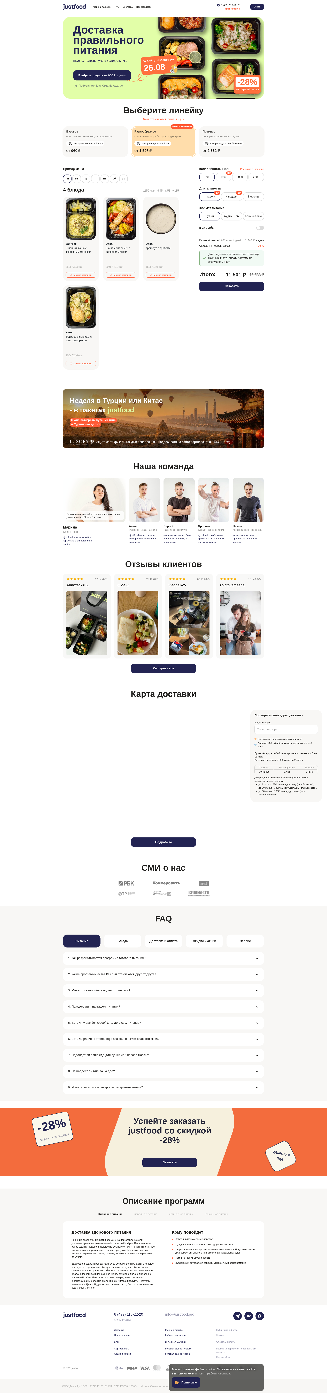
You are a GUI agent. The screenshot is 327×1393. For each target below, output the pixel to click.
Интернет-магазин (175, 1341)
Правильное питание (216, 1214)
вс (123, 178)
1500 (225, 176)
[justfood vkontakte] (248, 1316)
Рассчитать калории (252, 169)
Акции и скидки (122, 1353)
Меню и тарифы (174, 1330)
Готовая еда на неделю (178, 1348)
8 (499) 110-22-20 (128, 1314)
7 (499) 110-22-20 (230, 5)
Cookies (220, 1335)
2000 (240, 177)
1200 (207, 177)
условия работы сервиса (212, 1373)
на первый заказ (247, 84)
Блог (116, 1341)
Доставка (119, 1330)
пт (104, 178)
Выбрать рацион (102, 75)
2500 (256, 177)
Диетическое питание (180, 1214)
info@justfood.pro (179, 1314)
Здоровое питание (110, 1214)
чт (95, 178)
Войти (257, 7)
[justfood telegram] (237, 1316)
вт (76, 178)
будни (210, 216)
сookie (210, 1369)
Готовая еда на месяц (177, 1353)
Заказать (232, 286)
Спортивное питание (145, 1214)
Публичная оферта (227, 1330)
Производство (122, 1335)
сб (114, 178)
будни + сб (231, 216)
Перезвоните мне (232, 9)
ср (86, 178)
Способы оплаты (225, 1341)
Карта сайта (223, 1357)
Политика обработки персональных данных (236, 1350)
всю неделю (253, 216)
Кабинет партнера (175, 1335)
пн (67, 178)
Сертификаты (121, 1348)
